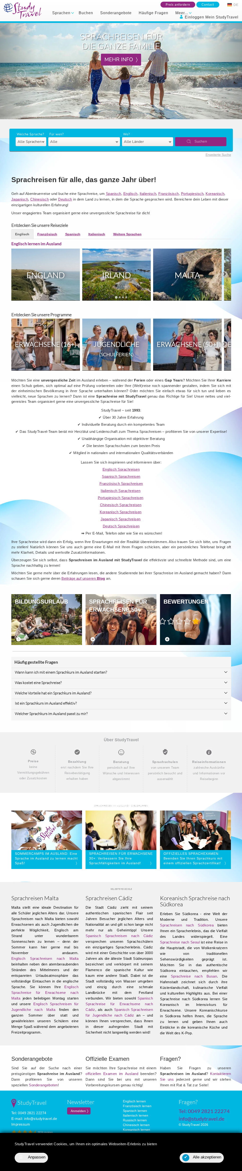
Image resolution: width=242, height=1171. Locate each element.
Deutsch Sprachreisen (121, 526)
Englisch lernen (134, 1101)
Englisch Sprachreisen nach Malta (45, 958)
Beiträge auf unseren (83, 578)
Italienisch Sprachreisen (120, 491)
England (45, 275)
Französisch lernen (137, 1106)
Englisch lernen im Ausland (36, 243)
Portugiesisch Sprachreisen (120, 498)
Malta (187, 275)
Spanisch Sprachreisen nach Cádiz (119, 936)
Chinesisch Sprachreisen (121, 505)
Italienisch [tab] (96, 234)
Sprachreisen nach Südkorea (187, 925)
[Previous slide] (18, 274)
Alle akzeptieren (202, 1157)
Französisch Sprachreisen (121, 484)
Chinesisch (39, 199)
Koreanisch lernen (136, 1130)
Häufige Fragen (153, 13)
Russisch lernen (135, 1120)
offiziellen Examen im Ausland (112, 1074)
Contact (208, 4)
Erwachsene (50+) (187, 344)
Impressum (20, 1124)
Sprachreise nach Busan (194, 976)
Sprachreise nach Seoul (180, 942)
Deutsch (65, 199)
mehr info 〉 (121, 59)
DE (235, 5)
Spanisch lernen (135, 1111)
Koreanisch (215, 194)
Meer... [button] (182, 13)
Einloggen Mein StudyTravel (211, 17)
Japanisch (19, 199)
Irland (116, 275)
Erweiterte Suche (218, 155)
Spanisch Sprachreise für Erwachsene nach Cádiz (119, 1004)
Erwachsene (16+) (45, 344)
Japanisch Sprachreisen (121, 519)
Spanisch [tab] (72, 234)
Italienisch (148, 194)
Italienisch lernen (135, 1115)
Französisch (168, 194)
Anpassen (32, 1157)
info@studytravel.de (40, 1119)
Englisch (130, 194)
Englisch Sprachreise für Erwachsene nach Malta (45, 992)
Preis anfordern (178, 4)
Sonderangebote (116, 13)
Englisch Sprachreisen (121, 469)
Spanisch (113, 194)
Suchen (200, 141)
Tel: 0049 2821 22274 (28, 1113)
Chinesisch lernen (136, 1125)
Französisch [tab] (47, 234)
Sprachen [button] (62, 13)
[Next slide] (224, 274)
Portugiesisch (192, 194)
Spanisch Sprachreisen (121, 476)
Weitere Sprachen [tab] (127, 234)
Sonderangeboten (43, 1085)
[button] (18, 71)
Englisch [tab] (22, 234)
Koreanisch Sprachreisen (121, 512)
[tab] (116, 297)
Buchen (86, 13)
